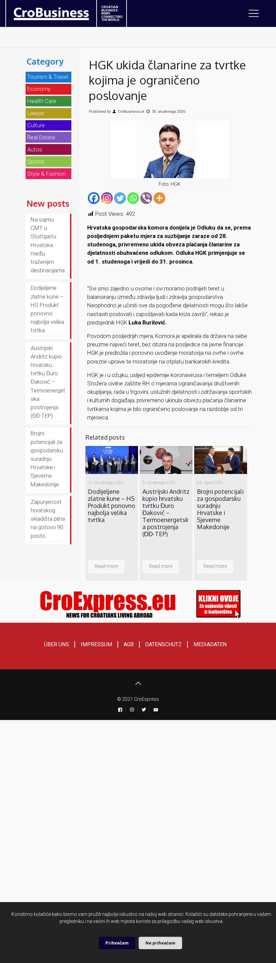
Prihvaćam (117, 942)
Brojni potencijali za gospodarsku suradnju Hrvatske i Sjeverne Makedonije (220, 509)
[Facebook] (94, 198)
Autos (34, 149)
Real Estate (41, 137)
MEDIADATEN (210, 644)
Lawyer (36, 113)
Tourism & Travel (47, 76)
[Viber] (146, 198)
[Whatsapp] (133, 198)
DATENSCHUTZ (163, 644)
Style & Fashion (46, 173)
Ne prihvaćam (160, 942)
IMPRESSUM (96, 644)
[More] (159, 198)
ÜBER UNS (56, 644)
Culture (36, 125)
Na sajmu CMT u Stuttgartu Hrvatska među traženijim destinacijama (48, 245)
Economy (38, 88)
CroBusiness (129, 111)
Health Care (41, 101)
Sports (35, 161)
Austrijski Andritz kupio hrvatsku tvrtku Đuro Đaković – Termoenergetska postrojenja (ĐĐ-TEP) (165, 513)
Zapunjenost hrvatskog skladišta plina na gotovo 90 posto (48, 518)
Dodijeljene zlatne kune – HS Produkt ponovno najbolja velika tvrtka (111, 505)
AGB (129, 644)
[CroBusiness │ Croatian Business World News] (42, 12)
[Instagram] (107, 198)
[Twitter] (120, 198)
